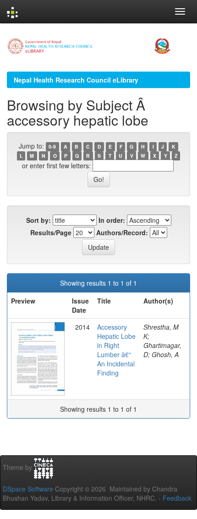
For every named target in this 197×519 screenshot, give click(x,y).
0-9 (52, 146)
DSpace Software (28, 488)
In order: (111, 220)
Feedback (177, 497)
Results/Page (50, 232)
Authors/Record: (122, 232)
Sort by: (38, 220)
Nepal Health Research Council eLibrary (76, 79)
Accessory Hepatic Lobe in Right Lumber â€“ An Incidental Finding (116, 349)
